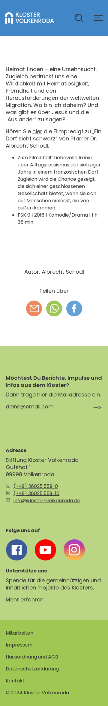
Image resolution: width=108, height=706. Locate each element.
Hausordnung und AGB (32, 656)
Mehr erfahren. (25, 599)
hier (37, 131)
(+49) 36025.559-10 (36, 493)
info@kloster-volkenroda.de (47, 500)
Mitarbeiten (19, 633)
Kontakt (15, 680)
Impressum (19, 644)
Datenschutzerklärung (32, 668)
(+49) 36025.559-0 (36, 486)
